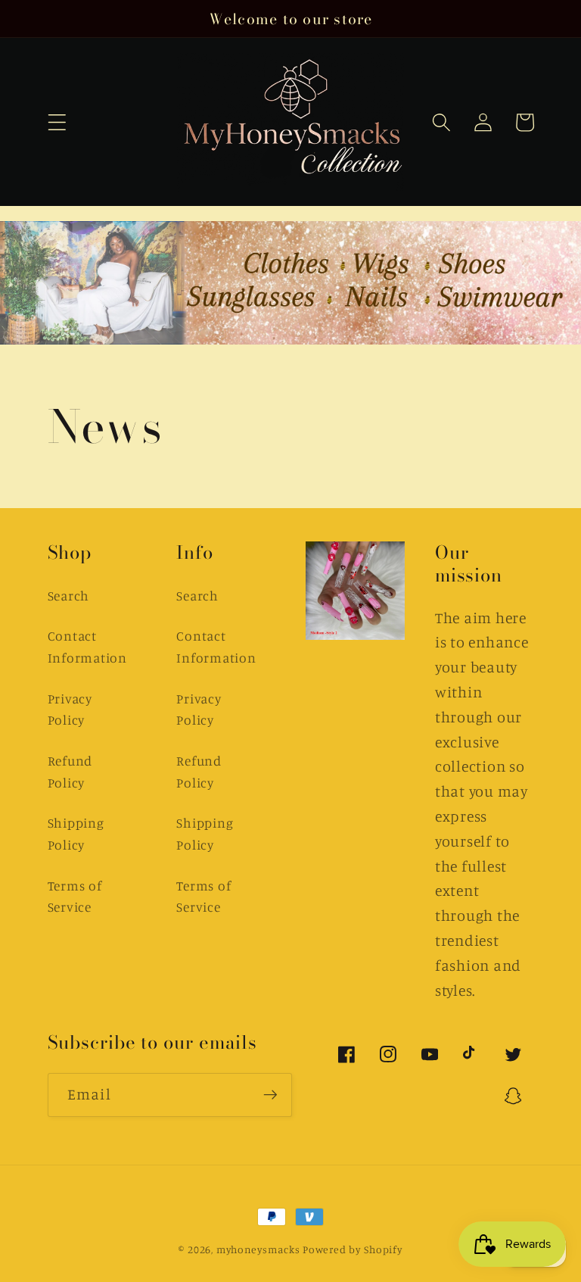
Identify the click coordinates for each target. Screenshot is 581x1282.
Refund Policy (70, 772)
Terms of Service (75, 896)
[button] (57, 122)
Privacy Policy (70, 709)
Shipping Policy (76, 834)
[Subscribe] (270, 1095)
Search (69, 596)
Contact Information (87, 647)
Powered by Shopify (352, 1249)
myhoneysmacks (258, 1249)
